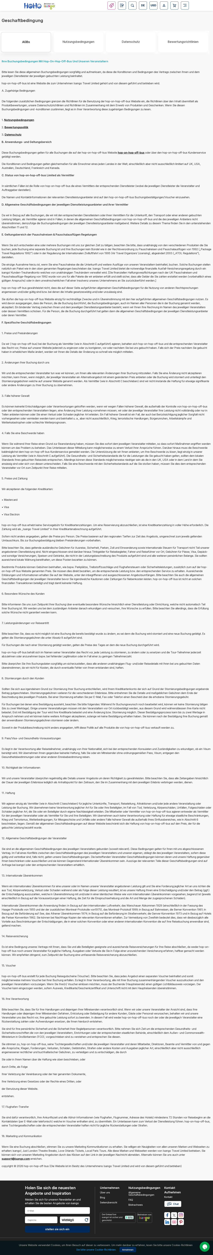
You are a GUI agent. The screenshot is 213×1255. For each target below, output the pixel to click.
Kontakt (168, 1197)
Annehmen (127, 1249)
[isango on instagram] (181, 1215)
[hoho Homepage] (32, 6)
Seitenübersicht (108, 1202)
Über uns (105, 1192)
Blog (102, 1197)
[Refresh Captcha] (86, 1220)
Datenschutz (131, 41)
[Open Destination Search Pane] (132, 5)
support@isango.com (16, 1158)
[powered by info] (144, 1218)
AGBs (26, 42)
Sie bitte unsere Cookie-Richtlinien (96, 1249)
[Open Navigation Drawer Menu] (185, 5)
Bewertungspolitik (16, 127)
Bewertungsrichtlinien (183, 41)
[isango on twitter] (174, 1215)
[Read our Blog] (122, 5)
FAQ (130, 1199)
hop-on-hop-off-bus (131, 152)
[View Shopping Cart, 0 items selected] (174, 5)
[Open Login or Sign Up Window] (164, 5)
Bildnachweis (135, 1204)
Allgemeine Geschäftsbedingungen (141, 1193)
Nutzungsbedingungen (78, 41)
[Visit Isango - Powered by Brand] (49, 6)
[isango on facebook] (167, 1215)
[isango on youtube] (174, 1222)
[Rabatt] (111, 5)
